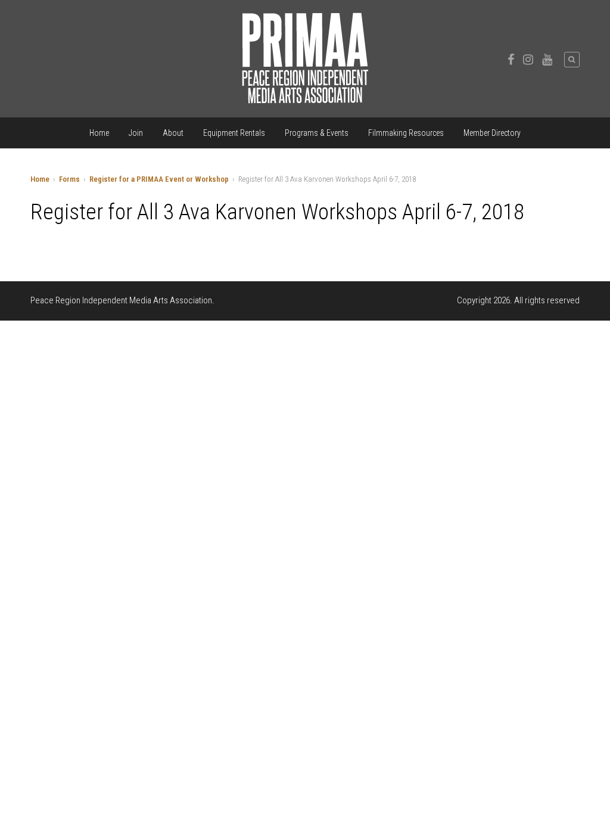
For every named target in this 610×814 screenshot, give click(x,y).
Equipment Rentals (234, 133)
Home (99, 133)
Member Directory (492, 133)
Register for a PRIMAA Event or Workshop (159, 179)
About (173, 133)
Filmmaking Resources (406, 133)
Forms (69, 179)
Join (136, 133)
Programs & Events (316, 133)
